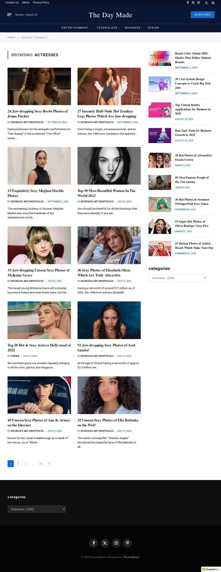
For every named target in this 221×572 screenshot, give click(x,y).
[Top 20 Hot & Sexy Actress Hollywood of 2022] (39, 320)
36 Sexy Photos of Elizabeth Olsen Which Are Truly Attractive (103, 272)
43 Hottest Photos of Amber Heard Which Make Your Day (194, 245)
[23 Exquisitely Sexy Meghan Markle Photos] (39, 166)
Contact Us (12, 2)
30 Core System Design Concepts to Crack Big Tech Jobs (192, 83)
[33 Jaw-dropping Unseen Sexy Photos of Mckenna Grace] (39, 245)
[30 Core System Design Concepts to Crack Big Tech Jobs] (159, 84)
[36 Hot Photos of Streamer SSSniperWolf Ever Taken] (159, 204)
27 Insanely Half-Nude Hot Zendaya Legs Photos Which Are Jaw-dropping (106, 113)
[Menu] (9, 14)
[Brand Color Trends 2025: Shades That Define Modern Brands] (159, 58)
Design (153, 27)
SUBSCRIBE (202, 14)
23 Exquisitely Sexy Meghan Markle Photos (36, 193)
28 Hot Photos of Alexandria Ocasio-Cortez (193, 157)
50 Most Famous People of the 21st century (192, 179)
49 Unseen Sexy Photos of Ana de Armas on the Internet (39, 422)
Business (132, 27)
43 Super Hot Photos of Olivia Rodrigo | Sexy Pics (191, 223)
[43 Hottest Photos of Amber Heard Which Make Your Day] (159, 248)
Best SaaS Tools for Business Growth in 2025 (193, 132)
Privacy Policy (41, 2)
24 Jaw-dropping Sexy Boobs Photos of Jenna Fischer (38, 113)
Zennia (15, 356)
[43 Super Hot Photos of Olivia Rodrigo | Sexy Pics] (159, 226)
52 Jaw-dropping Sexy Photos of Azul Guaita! (106, 347)
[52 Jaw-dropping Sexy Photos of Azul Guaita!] (109, 320)
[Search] (213, 2)
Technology (107, 27)
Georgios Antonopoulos (27, 122)
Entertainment (75, 27)
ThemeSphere (131, 557)
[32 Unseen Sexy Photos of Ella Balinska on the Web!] (109, 395)
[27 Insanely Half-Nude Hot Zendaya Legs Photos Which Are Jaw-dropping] (109, 86)
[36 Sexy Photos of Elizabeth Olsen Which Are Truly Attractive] (109, 245)
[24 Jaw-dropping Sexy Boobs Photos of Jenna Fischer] (39, 86)
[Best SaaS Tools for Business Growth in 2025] (159, 135)
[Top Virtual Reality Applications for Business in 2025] (159, 109)
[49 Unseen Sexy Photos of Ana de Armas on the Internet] (39, 395)
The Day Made (110, 15)
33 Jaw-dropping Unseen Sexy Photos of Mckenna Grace (38, 272)
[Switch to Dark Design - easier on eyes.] (206, 2)
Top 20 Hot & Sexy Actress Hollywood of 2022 (39, 347)
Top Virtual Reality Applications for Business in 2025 (192, 109)
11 (40, 464)
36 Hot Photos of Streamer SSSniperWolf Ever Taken (192, 201)
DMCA (25, 2)
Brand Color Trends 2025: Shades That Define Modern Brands (193, 57)
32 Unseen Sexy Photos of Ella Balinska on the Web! (108, 422)
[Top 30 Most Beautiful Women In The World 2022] (109, 166)
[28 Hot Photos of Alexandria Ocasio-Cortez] (159, 160)
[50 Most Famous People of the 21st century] (159, 182)
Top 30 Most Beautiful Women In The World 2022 (106, 193)
